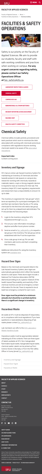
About (21, 14)
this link (24, 220)
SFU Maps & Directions (8, 433)
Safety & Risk (5, 430)
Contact (4, 398)
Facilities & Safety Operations (9, 16)
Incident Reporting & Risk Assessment (18, 112)
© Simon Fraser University (28, 462)
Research (4, 392)
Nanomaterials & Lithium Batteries (17, 106)
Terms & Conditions (6, 462)
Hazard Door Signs (11, 364)
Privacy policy (16, 462)
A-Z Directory (5, 448)
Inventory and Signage (12, 360)
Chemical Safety (11, 93)
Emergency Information (9, 445)
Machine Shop (10, 118)
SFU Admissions (6, 436)
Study (3, 389)
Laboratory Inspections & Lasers (16, 87)
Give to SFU (4, 442)
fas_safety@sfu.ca (13, 80)
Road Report (5, 439)
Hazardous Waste (10, 368)
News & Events (6, 395)
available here (15, 253)
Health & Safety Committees (15, 124)
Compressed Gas (11, 99)
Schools (4, 386)
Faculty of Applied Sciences (14, 9)
